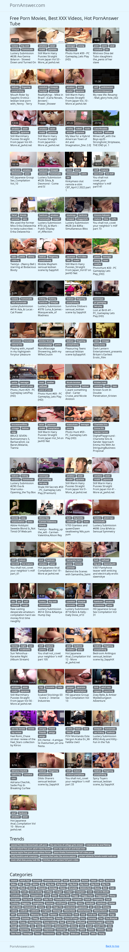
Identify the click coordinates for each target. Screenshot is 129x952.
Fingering (98, 899)
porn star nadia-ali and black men (69, 848)
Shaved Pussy (61, 926)
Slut (82, 926)
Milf (13, 914)
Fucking (15, 903)
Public (14, 922)
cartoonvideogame (103, 91)
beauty (42, 691)
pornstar (16, 219)
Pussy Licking (50, 922)
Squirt (14, 929)
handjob (43, 91)
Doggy (75, 895)
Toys (66, 933)
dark (86, 728)
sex (107, 49)
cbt (68, 177)
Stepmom (36, 929)
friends (42, 732)
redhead (109, 132)
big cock (25, 45)
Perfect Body (47, 918)
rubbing (15, 260)
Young (101, 933)
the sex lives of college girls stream (66, 845)
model (42, 49)
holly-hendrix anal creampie (24, 856)
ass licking (99, 732)
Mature (113, 910)
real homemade (19, 302)
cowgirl (56, 219)
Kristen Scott (100, 382)
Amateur (37, 880)
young (81, 45)
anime (70, 132)
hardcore (16, 170)
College (48, 891)
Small (89, 926)
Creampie (80, 891)
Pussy (22, 922)
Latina (14, 910)
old (79, 521)
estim (84, 173)
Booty (63, 888)
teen (115, 386)
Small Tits (100, 926)
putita (70, 728)
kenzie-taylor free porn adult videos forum (31, 852)
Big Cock (84, 884)
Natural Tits (65, 914)
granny (42, 649)
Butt (105, 888)
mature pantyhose (75, 774)
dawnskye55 (109, 564)
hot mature (27, 564)
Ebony (112, 895)
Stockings (61, 929)
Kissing (106, 907)
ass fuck (98, 132)
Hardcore (101, 903)
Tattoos (100, 929)
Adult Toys (25, 880)
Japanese (82, 907)
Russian (24, 926)
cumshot (98, 49)
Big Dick (95, 884)
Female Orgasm (62, 899)
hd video (82, 256)
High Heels (16, 907)
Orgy (112, 914)
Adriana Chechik (19, 771)
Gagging (26, 903)
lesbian (15, 87)
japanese (52, 49)
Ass (101, 880)
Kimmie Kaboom (102, 215)
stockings (71, 215)
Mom (45, 914)
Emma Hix (99, 428)
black (78, 728)
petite (22, 256)
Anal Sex (75, 880)
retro (96, 341)
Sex (32, 926)
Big (42, 884)
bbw (106, 219)
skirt (77, 732)
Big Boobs (61, 884)
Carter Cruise (73, 386)
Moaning (35, 914)
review (31, 728)
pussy (69, 564)
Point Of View (71, 918)
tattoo (81, 605)
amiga (52, 732)
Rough (14, 926)
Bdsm (35, 884)
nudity (70, 128)
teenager (71, 45)
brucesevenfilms (19, 424)
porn (96, 45)
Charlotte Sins (100, 424)
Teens (37, 933)
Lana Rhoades (100, 128)
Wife (93, 933)
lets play (98, 306)
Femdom (77, 899)
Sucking (72, 929)
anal (112, 45)
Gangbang (38, 903)
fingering (26, 87)
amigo (42, 736)
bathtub (111, 732)
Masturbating (84, 910)
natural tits (17, 344)
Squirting (24, 929)
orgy (14, 432)
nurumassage (45, 344)
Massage (57, 910)
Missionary (23, 914)
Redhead (81, 922)
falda (69, 732)
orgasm (97, 691)
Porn (83, 918)
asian (52, 45)
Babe (13, 884)
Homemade (29, 907)
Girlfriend (61, 903)
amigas (42, 728)
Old (76, 914)
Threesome (49, 933)
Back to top (112, 946)
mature (104, 170)
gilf (50, 649)
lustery (15, 45)
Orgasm (103, 914)
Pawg (35, 918)
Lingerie (46, 910)
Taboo (82, 929)
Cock (24, 891)
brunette (28, 341)
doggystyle (82, 219)
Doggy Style (87, 895)
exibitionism (107, 87)
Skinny (73, 926)
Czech (25, 895)
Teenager (27, 933)
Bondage (53, 888)
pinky (14, 649)
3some (14, 880)
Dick (47, 895)
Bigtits (14, 888)
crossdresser (72, 173)
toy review (16, 732)
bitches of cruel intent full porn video (60, 860)
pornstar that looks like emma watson (58, 856)
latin (25, 219)
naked (79, 128)
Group (72, 903)
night (23, 646)
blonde (23, 215)
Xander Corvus (101, 432)
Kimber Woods (46, 341)
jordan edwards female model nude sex (97, 856)
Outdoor (15, 918)
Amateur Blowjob (52, 880)
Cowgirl (69, 891)
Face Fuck (27, 899)
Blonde (31, 888)
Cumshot (15, 895)
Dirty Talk (64, 895)
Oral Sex (92, 914)
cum (107, 386)
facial (14, 215)
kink (96, 687)
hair (68, 260)
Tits (58, 933)
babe (14, 256)
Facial (38, 899)
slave (77, 170)
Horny (41, 907)
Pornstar (92, 918)
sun (31, 646)
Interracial (70, 907)
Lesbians (35, 910)
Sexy (39, 926)
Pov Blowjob (111, 918)
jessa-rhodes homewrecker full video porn (73, 852)
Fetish (87, 899)
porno (104, 45)
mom (105, 260)
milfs (113, 219)
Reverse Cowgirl (95, 922)
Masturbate (69, 910)
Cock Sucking (36, 891)
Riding (109, 922)
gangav (70, 687)
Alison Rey (44, 518)
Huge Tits (57, 907)
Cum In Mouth (102, 891)
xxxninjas (98, 298)
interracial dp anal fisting (98, 845)
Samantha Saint (74, 560)
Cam (112, 888)
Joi (91, 907)
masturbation (18, 521)
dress (30, 521)
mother (97, 264)
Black (22, 888)
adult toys (108, 518)
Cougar (58, 891)
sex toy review (18, 728)
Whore (85, 933)
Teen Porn (15, 933)
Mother (53, 914)
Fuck (108, 899)
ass (19, 601)
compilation (53, 428)
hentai (15, 646)
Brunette (73, 888)
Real (62, 922)
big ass (97, 564)
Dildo (54, 895)
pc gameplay (100, 302)
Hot (48, 907)
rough (25, 605)
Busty (97, 888)
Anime (85, 880)
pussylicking (18, 91)
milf (96, 87)
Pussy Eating (35, 922)
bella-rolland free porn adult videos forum (31, 848)
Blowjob (42, 888)
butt (69, 518)
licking (42, 298)
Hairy (80, 903)
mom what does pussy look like (25, 860)
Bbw (27, 884)
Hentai (112, 903)
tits (13, 601)
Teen (109, 929)
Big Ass (50, 884)
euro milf (98, 173)
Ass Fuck (110, 880)
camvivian (16, 341)
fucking (52, 298)
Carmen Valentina (47, 521)
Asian (93, 880)
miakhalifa (25, 649)
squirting (108, 691)
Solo (110, 926)
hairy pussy (99, 344)
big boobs (71, 49)
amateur (43, 45)
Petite (59, 918)
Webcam (75, 933)
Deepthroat (36, 895)
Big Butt (73, 884)
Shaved (48, 926)
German (49, 903)
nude (87, 128)
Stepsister (49, 929)
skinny (31, 256)
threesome (17, 173)
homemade (27, 49)
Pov (101, 918)
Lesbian (23, 910)
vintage (105, 341)
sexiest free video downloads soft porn (29, 845)
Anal (66, 880)
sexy (23, 518)
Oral (83, 914)
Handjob (90, 903)
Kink (97, 907)
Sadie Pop (16, 774)
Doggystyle (101, 895)
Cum (90, 891)
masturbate (72, 424)
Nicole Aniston (73, 382)
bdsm (69, 170)
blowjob (15, 49)
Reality (70, 922)
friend (52, 728)
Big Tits (105, 884)
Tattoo (91, 929)
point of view (27, 386)
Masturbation (100, 910)
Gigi (41, 687)
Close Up (15, 891)
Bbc (20, 884)
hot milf (109, 173)
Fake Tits (48, 899)
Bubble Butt (85, 888)
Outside (25, 918)
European (15, 899)
